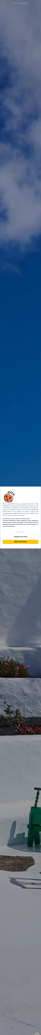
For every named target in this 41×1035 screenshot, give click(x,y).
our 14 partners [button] (23, 504)
